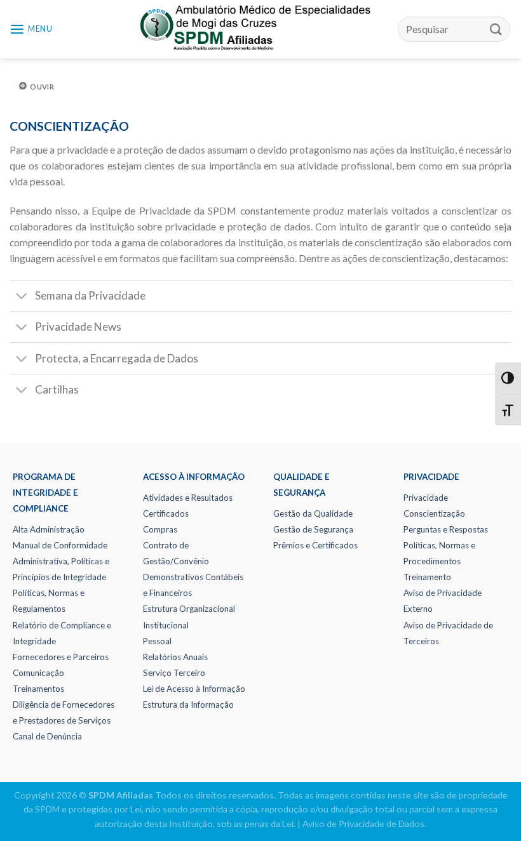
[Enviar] (496, 29)
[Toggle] (22, 297)
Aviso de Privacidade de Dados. (364, 823)
